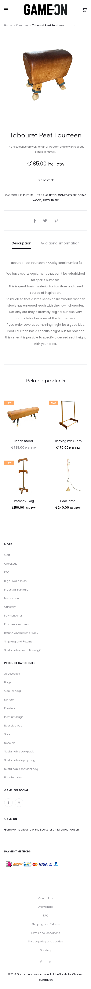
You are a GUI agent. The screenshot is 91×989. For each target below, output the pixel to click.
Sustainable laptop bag (19, 760)
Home (8, 25)
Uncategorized (13, 777)
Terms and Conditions (45, 933)
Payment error (13, 615)
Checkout (10, 563)
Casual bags (13, 691)
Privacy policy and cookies (45, 941)
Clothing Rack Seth (68, 441)
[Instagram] (19, 802)
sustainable (51, 200)
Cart (7, 555)
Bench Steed (23, 441)
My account (12, 598)
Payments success (16, 624)
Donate (9, 699)
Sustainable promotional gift (22, 650)
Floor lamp (68, 501)
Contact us (45, 898)
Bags (7, 682)
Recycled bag (13, 725)
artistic (51, 195)
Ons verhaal (45, 907)
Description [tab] (21, 243)
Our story (10, 607)
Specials (9, 743)
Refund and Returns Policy (21, 633)
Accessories (12, 673)
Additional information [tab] (60, 243)
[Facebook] (8, 802)
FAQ (6, 572)
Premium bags (13, 717)
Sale (7, 734)
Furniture (22, 25)
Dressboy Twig (23, 501)
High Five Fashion (15, 581)
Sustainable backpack (19, 751)
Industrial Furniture (16, 589)
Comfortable (67, 195)
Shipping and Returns (18, 641)
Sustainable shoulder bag (21, 769)
